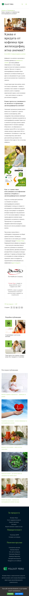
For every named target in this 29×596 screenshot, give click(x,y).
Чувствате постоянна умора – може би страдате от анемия (15, 356)
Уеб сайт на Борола (14, 552)
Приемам (10, 593)
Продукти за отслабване (14, 560)
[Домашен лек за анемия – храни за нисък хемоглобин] (14, 435)
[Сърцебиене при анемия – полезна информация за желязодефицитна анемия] (14, 409)
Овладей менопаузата (14, 558)
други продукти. (16, 263)
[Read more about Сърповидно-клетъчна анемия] (15, 326)
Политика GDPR (14, 535)
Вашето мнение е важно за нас (14, 526)
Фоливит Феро (20, 241)
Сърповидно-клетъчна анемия (12, 336)
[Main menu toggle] (26, 4)
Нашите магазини (14, 522)
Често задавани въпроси (14, 520)
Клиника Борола (14, 549)
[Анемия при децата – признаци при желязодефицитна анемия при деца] (14, 488)
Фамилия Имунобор (14, 556)
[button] (22, 4)
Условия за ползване (14, 537)
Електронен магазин (14, 547)
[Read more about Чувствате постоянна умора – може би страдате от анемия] (15, 347)
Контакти (13, 524)
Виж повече (19, 593)
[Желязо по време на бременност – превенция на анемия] (14, 383)
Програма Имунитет (14, 554)
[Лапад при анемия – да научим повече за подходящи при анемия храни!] (14, 461)
